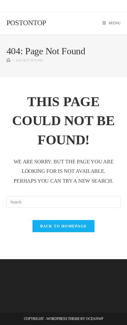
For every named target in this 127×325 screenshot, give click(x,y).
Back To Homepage (63, 226)
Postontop (26, 23)
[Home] (8, 60)
